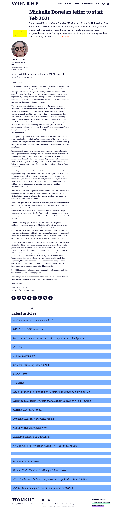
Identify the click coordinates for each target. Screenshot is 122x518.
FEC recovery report (24, 355)
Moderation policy (99, 499)
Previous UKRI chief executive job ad (33, 418)
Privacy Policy (98, 505)
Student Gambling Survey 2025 (31, 364)
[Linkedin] (48, 499)
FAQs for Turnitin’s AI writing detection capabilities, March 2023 (50, 479)
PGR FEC (18, 346)
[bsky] (103, 4)
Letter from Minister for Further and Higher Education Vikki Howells (52, 400)
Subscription (87, 4)
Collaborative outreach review (30, 427)
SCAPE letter (20, 373)
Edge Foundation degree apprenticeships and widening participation (51, 391)
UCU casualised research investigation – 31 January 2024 (45, 445)
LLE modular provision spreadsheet (33, 320)
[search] (108, 4)
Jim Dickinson (18, 59)
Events (68, 4)
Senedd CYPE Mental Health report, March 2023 (40, 470)
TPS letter (18, 382)
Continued (65, 36)
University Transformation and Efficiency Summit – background (49, 338)
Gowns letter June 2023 (26, 461)
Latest (76, 4)
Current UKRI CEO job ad (27, 409)
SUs (97, 4)
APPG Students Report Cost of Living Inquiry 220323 (43, 487)
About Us (58, 4)
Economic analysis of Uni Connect (32, 436)
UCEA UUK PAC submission (29, 329)
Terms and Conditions (101, 502)
